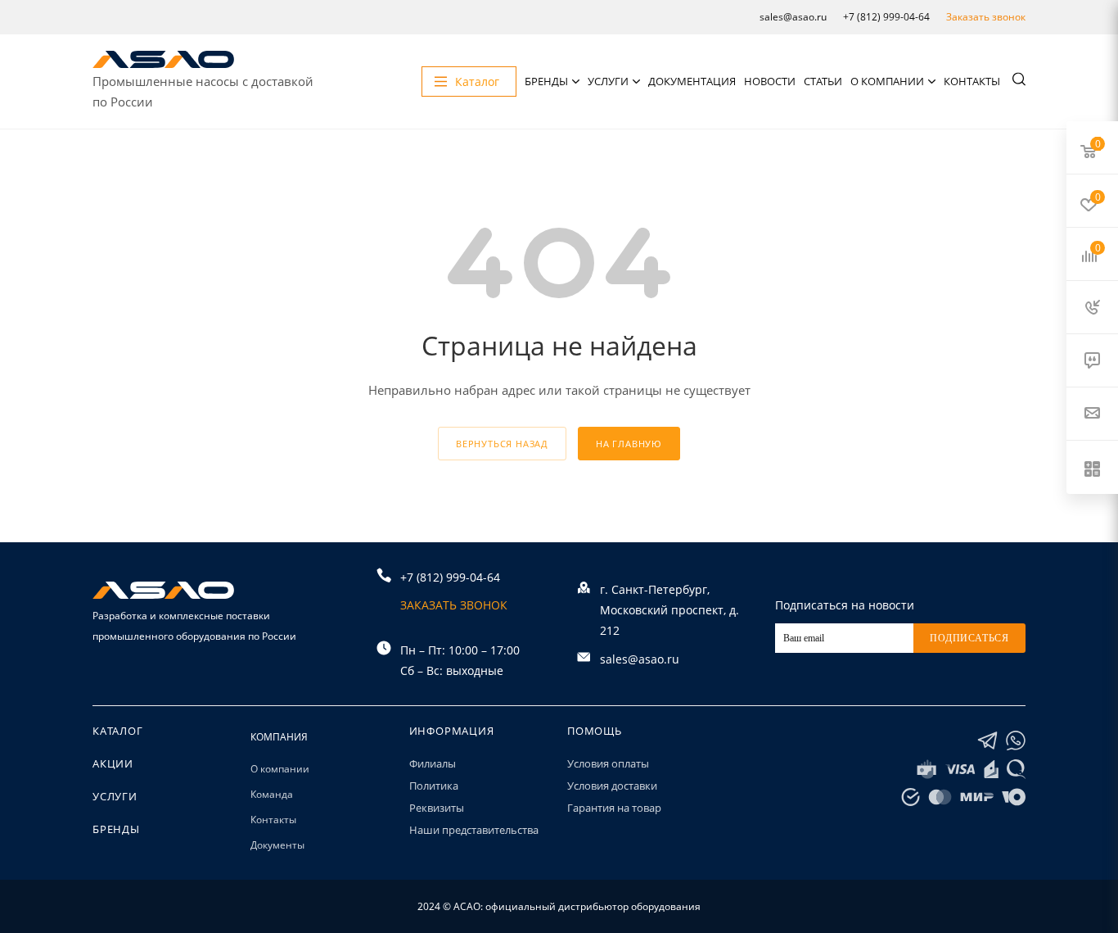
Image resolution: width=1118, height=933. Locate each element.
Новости (770, 81)
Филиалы (432, 763)
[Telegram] (987, 741)
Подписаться (969, 638)
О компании (887, 81)
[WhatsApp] (1016, 741)
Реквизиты (436, 807)
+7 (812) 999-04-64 (886, 17)
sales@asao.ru (793, 17)
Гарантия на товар (614, 807)
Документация (692, 81)
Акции (112, 763)
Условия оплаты (608, 763)
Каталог (117, 730)
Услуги (608, 81)
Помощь (594, 730)
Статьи (823, 81)
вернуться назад (502, 443)
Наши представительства (474, 829)
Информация (451, 730)
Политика (433, 785)
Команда (271, 794)
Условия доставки (612, 785)
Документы (277, 845)
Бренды (546, 81)
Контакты (972, 81)
